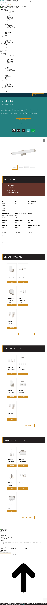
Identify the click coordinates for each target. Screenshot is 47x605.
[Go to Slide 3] (26, 167)
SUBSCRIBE (5, 552)
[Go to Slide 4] (32, 167)
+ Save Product (23, 123)
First (13, 548)
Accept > (22, 604)
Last (26, 548)
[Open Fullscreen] (44, 140)
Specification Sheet (23, 119)
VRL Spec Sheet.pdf (11, 187)
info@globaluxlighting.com (12, 0)
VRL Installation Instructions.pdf (13, 192)
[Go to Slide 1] (15, 167)
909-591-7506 (3, 0)
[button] (23, 152)
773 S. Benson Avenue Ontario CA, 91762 (5, 532)
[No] (25, 604)
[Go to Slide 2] (20, 167)
